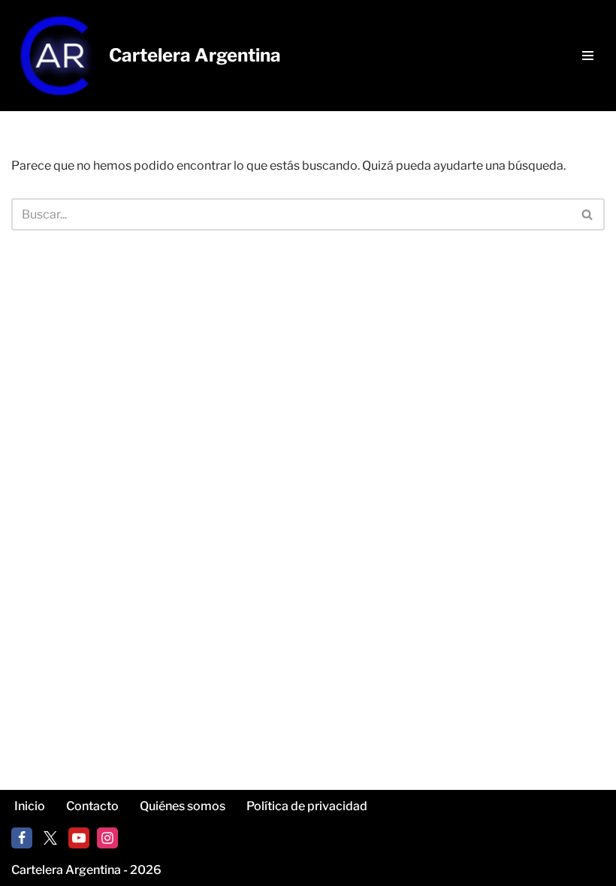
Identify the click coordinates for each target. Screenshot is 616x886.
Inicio (29, 806)
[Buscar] (588, 214)
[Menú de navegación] (588, 56)
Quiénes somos (182, 806)
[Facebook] (21, 837)
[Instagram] (107, 837)
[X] (50, 837)
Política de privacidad (306, 806)
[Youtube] (78, 837)
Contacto (92, 806)
